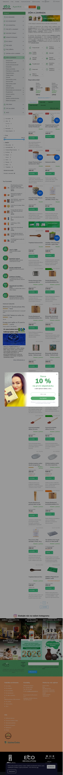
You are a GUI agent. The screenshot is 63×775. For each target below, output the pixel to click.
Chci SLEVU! (42, 398)
